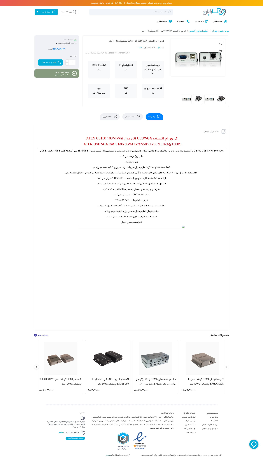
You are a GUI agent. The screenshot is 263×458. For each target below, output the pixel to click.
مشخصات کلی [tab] (130, 116)
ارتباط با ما (214, 421)
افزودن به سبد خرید (48, 62)
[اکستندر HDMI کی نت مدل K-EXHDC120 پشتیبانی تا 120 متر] (60, 358)
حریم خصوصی (191, 432)
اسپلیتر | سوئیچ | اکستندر (198, 31)
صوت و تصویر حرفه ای (220, 31)
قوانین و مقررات (190, 421)
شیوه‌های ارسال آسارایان (210, 428)
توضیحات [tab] (152, 116)
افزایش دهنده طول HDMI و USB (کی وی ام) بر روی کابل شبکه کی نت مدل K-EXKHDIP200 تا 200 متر (156, 384)
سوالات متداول (190, 425)
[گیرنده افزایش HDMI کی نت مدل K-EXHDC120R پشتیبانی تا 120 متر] (203, 358)
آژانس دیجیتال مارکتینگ (117, 455)
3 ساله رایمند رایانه (63, 43)
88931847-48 (69, 433)
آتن (159, 47)
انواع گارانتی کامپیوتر (189, 417)
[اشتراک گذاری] (220, 57)
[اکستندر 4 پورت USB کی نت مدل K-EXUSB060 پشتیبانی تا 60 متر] (108, 358)
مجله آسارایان (213, 417)
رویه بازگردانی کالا (190, 428)
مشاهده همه (41, 335)
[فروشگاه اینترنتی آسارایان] (214, 12)
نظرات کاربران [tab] (107, 116)
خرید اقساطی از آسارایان (210, 425)
